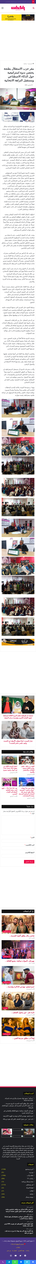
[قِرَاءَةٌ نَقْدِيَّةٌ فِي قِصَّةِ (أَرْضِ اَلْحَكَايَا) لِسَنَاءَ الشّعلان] (7, 1138)
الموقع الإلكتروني (29, 852)
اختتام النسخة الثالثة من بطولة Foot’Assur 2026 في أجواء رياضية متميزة (10, 768)
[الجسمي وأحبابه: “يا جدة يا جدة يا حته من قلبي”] (18, 1138)
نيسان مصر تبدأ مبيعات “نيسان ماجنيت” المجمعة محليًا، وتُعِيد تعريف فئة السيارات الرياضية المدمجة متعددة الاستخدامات (26, 792)
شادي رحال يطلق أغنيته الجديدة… (21, 936)
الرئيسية (30, 63)
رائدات (27, 1250)
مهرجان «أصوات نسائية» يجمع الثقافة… (19, 961)
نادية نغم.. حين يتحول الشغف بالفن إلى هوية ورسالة (18, 1119)
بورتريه (31, 1172)
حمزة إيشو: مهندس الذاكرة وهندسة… (20, 987)
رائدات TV (30, 1178)
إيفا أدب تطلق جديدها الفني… (23, 1038)
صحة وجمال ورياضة (27, 1181)
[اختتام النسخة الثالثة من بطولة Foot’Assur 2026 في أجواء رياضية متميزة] (9, 760)
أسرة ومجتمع (29, 1169)
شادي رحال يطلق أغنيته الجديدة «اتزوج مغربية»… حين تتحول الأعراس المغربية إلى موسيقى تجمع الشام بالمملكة (17, 1105)
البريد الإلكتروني (29, 845)
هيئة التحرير (21, 1250)
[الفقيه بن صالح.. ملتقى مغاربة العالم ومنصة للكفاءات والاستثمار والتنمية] (26, 760)
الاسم (32, 837)
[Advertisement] (18, 41)
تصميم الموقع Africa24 (17, 1244)
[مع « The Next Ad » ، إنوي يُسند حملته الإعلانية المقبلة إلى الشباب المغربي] (9, 781)
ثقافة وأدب (30, 1175)
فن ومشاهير (29, 1184)
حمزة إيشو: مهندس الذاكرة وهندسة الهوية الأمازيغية (17, 1)
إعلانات (18, 1247)
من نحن (9, 1250)
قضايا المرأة (29, 1188)
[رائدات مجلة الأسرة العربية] (18, 8)
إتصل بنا (14, 1250)
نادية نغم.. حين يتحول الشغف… (22, 1012)
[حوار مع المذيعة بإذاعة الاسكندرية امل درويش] (29, 1132)
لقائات (31, 1191)
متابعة (25, 63)
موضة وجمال (29, 1197)
